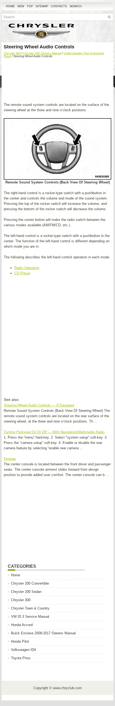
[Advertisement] (57, 81)
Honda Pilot (20, 641)
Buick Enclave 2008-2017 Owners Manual (43, 633)
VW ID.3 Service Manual (30, 617)
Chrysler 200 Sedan (26, 592)
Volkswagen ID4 (23, 650)
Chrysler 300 (12, 53)
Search (76, 6)
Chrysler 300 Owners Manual (42, 53)
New (20, 6)
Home (10, 6)
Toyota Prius (20, 658)
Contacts (59, 6)
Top (30, 6)
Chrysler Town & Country (30, 608)
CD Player (22, 273)
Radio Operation (26, 268)
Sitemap (42, 6)
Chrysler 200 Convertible (30, 583)
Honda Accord (22, 625)
